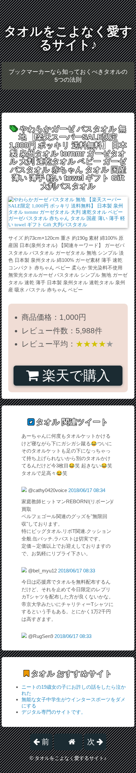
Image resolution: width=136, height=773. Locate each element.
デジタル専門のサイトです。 (53, 712)
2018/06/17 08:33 (76, 570)
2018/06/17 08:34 (86, 490)
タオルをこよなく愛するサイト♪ (68, 38)
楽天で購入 (74, 375)
